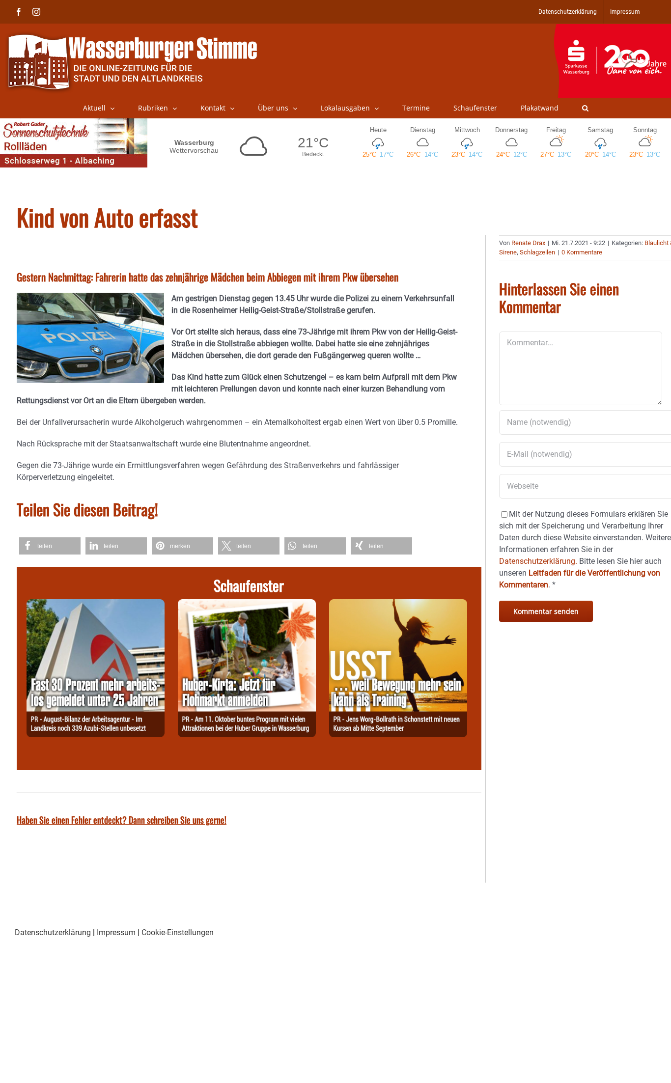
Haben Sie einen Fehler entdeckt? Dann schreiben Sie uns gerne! (121, 819)
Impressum (116, 932)
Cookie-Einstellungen (177, 932)
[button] (585, 108)
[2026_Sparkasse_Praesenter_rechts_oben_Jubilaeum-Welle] (612, 29)
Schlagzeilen (537, 252)
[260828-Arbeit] (96, 605)
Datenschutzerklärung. (538, 561)
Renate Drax (528, 243)
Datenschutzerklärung (53, 932)
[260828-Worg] (398, 605)
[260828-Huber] (247, 605)
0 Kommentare (581, 252)
